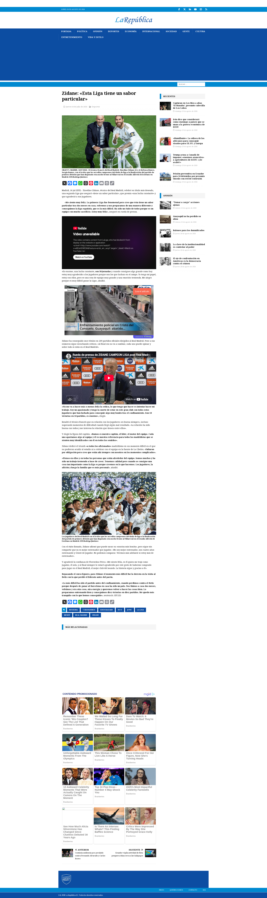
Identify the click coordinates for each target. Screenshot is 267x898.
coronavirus (89, 610)
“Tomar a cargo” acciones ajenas (186, 203)
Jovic (129, 610)
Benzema (73, 610)
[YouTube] (195, 9)
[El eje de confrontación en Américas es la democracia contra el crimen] (165, 261)
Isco (120, 610)
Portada (66, 31)
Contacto (193, 890)
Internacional (151, 31)
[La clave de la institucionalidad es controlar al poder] (165, 247)
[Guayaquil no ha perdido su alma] (165, 219)
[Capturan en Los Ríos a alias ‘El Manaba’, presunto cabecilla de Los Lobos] (165, 106)
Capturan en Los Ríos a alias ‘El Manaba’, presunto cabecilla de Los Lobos (189, 105)
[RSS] (206, 9)
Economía (131, 31)
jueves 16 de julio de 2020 (76, 107)
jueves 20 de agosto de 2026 (185, 234)
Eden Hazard (106, 610)
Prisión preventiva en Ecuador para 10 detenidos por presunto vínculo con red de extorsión (189, 176)
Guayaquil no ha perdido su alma (187, 217)
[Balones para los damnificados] (165, 233)
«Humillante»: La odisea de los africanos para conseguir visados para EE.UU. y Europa (188, 141)
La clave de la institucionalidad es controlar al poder (189, 245)
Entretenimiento (71, 37)
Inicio (161, 890)
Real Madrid (81, 615)
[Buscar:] (191, 84)
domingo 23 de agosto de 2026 (186, 111)
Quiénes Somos (176, 890)
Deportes (113, 31)
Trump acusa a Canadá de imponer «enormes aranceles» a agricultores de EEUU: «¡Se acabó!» (188, 158)
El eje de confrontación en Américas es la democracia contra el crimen (187, 261)
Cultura (200, 31)
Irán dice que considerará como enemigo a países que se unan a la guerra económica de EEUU (189, 123)
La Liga (140, 610)
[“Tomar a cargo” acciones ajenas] (165, 205)
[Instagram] (200, 9)
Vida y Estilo (95, 37)
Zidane (95, 615)
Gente (186, 31)
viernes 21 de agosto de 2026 (185, 208)
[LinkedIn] (189, 9)
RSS (204, 890)
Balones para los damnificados (188, 230)
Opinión (97, 31)
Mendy (67, 615)
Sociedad (171, 31)
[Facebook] (179, 9)
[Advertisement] (133, 61)
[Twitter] (184, 9)
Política (82, 31)
